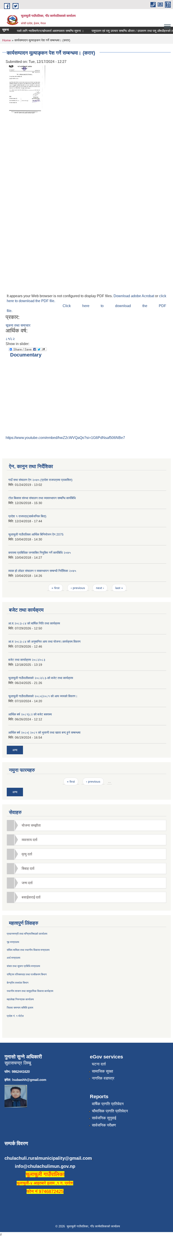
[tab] (86, 825)
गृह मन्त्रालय (13, 942)
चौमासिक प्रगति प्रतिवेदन (110, 1111)
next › (100, 588)
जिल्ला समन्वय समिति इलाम (20, 1007)
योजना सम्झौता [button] (31, 825)
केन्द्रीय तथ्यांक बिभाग (17, 982)
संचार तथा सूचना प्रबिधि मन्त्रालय (23, 966)
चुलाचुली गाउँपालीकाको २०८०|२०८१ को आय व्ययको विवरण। (42, 696)
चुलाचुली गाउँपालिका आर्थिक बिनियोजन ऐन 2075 (36, 534)
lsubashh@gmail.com (29, 1080)
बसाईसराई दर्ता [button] (31, 897)
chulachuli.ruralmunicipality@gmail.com (48, 1158)
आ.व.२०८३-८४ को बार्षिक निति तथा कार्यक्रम (34, 623)
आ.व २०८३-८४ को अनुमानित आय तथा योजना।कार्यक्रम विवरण (44, 641)
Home (6, 40)
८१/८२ (10, 339)
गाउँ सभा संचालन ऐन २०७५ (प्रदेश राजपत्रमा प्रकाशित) (40, 480)
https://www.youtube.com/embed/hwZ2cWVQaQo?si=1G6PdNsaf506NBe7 (65, 438)
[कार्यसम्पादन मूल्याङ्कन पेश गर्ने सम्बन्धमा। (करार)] (26, 90)
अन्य (14, 750)
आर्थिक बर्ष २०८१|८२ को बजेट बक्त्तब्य (30, 714)
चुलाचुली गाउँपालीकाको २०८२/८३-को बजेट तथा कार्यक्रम (40, 678)
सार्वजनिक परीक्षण (104, 1125)
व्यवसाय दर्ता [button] (29, 840)
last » (119, 588)
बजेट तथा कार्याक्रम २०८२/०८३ (26, 660)
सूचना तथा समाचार (18, 325)
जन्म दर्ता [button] (27, 883)
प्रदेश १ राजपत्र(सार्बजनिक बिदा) (27, 516)
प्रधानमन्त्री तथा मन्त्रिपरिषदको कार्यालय (27, 933)
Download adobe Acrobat (134, 296)
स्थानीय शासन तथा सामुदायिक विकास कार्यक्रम (30, 991)
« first (55, 588)
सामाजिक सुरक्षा (102, 1071)
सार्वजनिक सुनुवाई (104, 1118)
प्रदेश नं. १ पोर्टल (15, 1016)
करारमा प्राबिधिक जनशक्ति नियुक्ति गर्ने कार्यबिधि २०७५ (39, 552)
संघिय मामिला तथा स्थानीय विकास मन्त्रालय (28, 950)
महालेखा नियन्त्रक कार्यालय (20, 999)
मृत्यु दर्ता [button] (27, 854)
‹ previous (78, 588)
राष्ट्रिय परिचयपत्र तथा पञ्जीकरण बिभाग (27, 974)
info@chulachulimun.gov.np (45, 1166)
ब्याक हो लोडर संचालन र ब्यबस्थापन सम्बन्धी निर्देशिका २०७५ (42, 571)
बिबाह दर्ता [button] (28, 868)
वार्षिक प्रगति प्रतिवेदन (108, 1104)
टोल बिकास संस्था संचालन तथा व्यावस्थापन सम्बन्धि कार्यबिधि (42, 498)
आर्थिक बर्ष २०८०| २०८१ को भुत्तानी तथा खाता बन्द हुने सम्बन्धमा (44, 732)
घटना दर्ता (99, 1064)
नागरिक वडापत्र (103, 1078)
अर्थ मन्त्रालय (13, 957)
